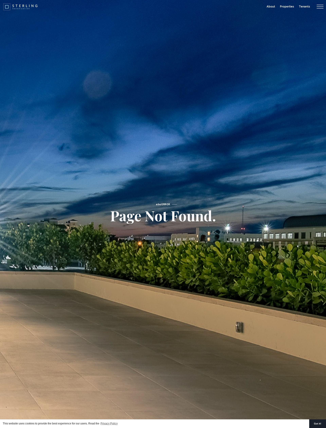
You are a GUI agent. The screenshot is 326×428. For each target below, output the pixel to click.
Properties (287, 6)
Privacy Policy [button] (109, 423)
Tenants (304, 6)
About (271, 6)
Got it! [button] (317, 423)
